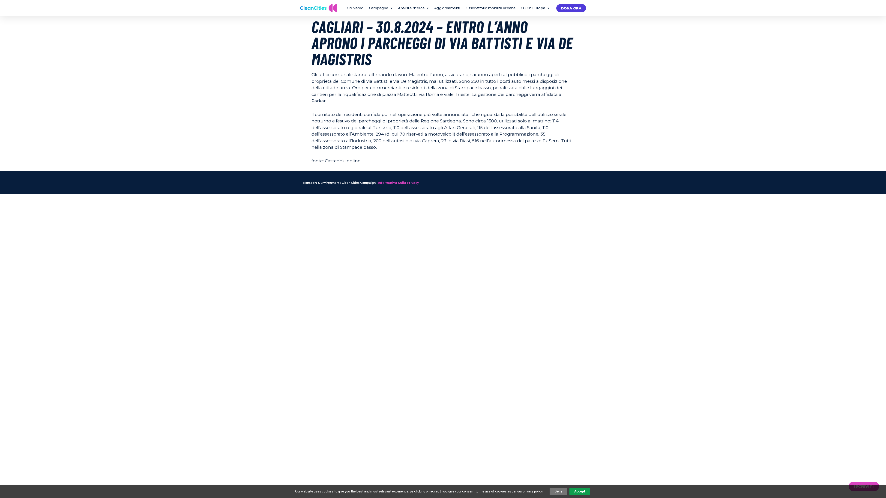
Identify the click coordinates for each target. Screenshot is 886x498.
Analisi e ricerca (411, 8)
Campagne (378, 8)
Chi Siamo (355, 8)
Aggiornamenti (447, 8)
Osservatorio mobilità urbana (490, 8)
